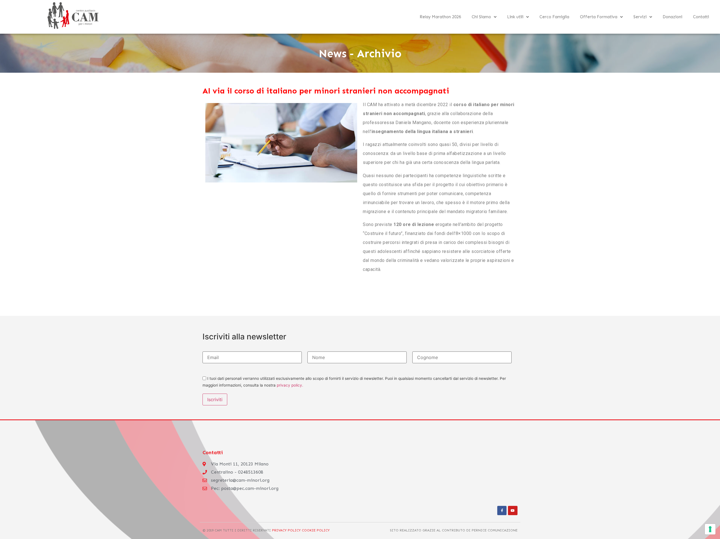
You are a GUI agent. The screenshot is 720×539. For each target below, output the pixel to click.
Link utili (515, 16)
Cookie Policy (315, 530)
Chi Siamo (481, 16)
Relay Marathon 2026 (440, 16)
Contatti (701, 16)
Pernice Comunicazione (495, 530)
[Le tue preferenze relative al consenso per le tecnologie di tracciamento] (710, 529)
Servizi (640, 16)
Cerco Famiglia (554, 16)
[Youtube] (513, 510)
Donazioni (672, 16)
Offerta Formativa (598, 16)
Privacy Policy (286, 530)
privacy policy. (290, 385)
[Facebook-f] (502, 510)
